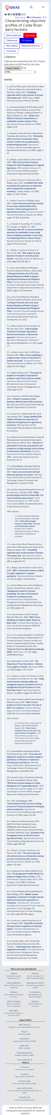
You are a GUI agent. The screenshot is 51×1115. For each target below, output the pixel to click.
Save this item (21, 17)
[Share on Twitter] (11, 14)
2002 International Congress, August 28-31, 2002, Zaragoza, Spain (25, 879)
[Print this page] (24, 14)
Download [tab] (30, 35)
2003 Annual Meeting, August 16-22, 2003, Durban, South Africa (28, 735)
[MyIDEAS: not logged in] (44, 17)
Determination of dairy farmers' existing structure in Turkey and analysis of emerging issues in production (25, 806)
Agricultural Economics (32, 556)
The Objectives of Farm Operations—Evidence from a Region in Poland (25, 664)
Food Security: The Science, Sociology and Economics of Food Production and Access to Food (25, 906)
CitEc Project (39, 61)
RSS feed (23, 64)
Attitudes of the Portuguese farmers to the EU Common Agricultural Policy (25, 835)
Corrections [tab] (11, 51)
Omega (20, 191)
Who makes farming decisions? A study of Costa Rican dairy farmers (23, 256)
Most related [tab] (11, 46)
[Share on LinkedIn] (19, 14)
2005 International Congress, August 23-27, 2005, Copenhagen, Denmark (25, 789)
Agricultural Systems (15, 124)
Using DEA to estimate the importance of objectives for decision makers (25, 926)
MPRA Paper (27, 98)
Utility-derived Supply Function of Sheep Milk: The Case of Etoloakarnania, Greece (25, 495)
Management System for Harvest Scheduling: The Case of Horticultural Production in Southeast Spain (22, 594)
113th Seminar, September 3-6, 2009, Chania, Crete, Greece (23, 501)
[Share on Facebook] (14, 14)
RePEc (21, 1108)
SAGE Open (18, 652)
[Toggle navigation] (31, 7)
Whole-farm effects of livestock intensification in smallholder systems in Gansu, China (23, 118)
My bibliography (35, 17)
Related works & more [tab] (31, 46)
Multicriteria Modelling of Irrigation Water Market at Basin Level (23, 620)
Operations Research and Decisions (22, 381)
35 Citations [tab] (27, 40)
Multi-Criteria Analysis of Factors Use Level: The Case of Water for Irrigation (24, 705)
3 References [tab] (11, 40)
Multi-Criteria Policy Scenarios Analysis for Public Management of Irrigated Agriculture (25, 165)
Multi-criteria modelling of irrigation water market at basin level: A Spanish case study (24, 358)
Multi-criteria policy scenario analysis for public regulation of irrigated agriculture (25, 573)
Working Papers (13, 405)
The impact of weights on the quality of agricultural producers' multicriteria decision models (24, 375)
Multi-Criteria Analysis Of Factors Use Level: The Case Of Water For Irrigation (28, 730)
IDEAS (11, 1108)
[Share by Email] (22, 14)
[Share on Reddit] (17, 14)
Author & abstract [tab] (13, 35)
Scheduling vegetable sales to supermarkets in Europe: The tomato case (25, 95)
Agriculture (33, 667)
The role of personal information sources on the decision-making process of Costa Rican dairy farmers (25, 856)
